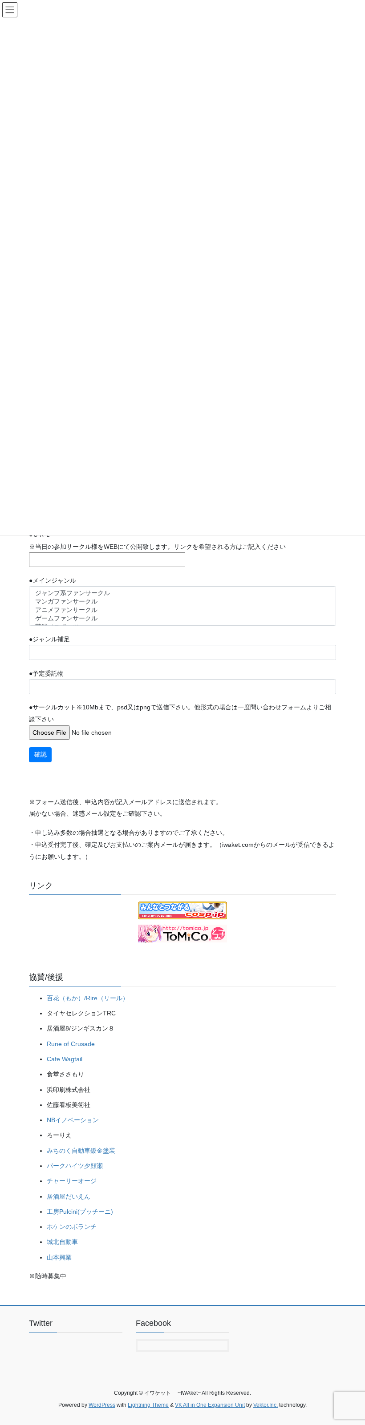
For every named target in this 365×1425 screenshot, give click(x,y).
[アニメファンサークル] (182, 610)
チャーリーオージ (72, 1180)
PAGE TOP (348, 1374)
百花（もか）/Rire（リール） (88, 998)
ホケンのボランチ (72, 1226)
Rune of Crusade (71, 1043)
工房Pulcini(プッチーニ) (80, 1211)
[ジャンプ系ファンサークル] (182, 593)
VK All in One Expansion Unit (210, 1405)
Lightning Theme (148, 1405)
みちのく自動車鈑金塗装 (81, 1150)
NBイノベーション (73, 1119)
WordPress (102, 1405)
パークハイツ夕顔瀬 (75, 1165)
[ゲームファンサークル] (182, 619)
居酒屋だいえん (68, 1196)
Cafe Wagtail (64, 1059)
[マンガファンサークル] (182, 602)
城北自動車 (62, 1241)
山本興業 (59, 1257)
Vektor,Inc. (265, 1405)
